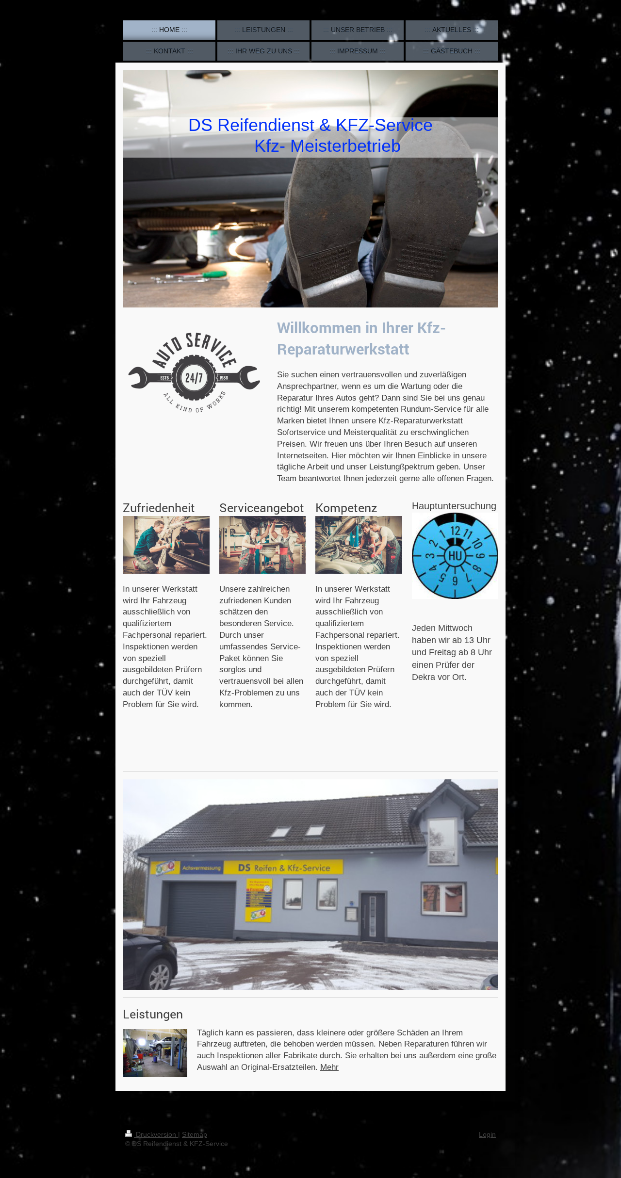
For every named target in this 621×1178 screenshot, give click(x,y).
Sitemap (194, 1134)
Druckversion (156, 1134)
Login (487, 1134)
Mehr (329, 1067)
